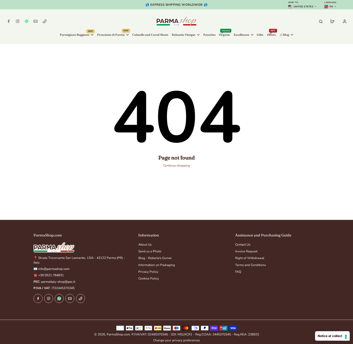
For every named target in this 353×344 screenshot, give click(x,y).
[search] (320, 21)
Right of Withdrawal (249, 258)
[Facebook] (8, 21)
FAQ (238, 271)
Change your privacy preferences (176, 340)
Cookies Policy (148, 278)
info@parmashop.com (53, 269)
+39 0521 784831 (51, 275)
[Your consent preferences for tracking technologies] (346, 337)
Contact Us (242, 244)
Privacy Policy (148, 271)
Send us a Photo (149, 251)
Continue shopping (176, 165)
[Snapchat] (26, 21)
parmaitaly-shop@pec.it (58, 281)
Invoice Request (246, 251)
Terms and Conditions (250, 265)
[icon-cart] (332, 21)
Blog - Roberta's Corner (155, 258)
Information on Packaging (156, 265)
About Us (145, 244)
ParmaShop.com (118, 334)
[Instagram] (17, 21)
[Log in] (344, 21)
